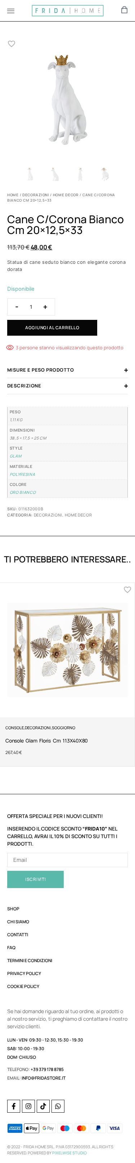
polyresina (22, 474)
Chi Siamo (18, 922)
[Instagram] (28, 1106)
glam (16, 456)
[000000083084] (67, 102)
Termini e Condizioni (29, 960)
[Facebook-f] (13, 1106)
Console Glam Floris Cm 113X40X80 (46, 740)
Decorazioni (35, 194)
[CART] (124, 9)
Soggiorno (63, 727)
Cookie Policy (23, 986)
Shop (13, 909)
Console (14, 727)
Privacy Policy (24, 973)
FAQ (11, 947)
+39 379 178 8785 (47, 1069)
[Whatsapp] (57, 1106)
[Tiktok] (43, 1106)
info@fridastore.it (44, 1078)
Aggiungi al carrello (52, 328)
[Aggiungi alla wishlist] (11, 44)
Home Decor (66, 194)
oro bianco (23, 492)
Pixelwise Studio (69, 1152)
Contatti (17, 935)
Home (13, 194)
